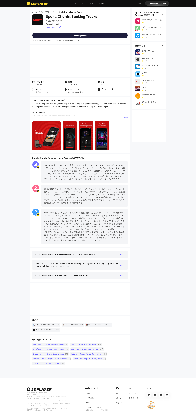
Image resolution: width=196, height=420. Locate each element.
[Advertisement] (80, 61)
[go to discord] (167, 395)
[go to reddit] (161, 395)
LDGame (100, 3)
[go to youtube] (155, 395)
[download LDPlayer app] (132, 3)
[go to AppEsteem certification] (151, 405)
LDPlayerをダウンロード (157, 3)
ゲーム (75, 3)
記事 (91, 3)
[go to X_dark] (149, 395)
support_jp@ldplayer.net (33, 405)
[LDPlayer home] (37, 3)
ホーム (34, 12)
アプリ (84, 3)
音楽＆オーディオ (51, 12)
